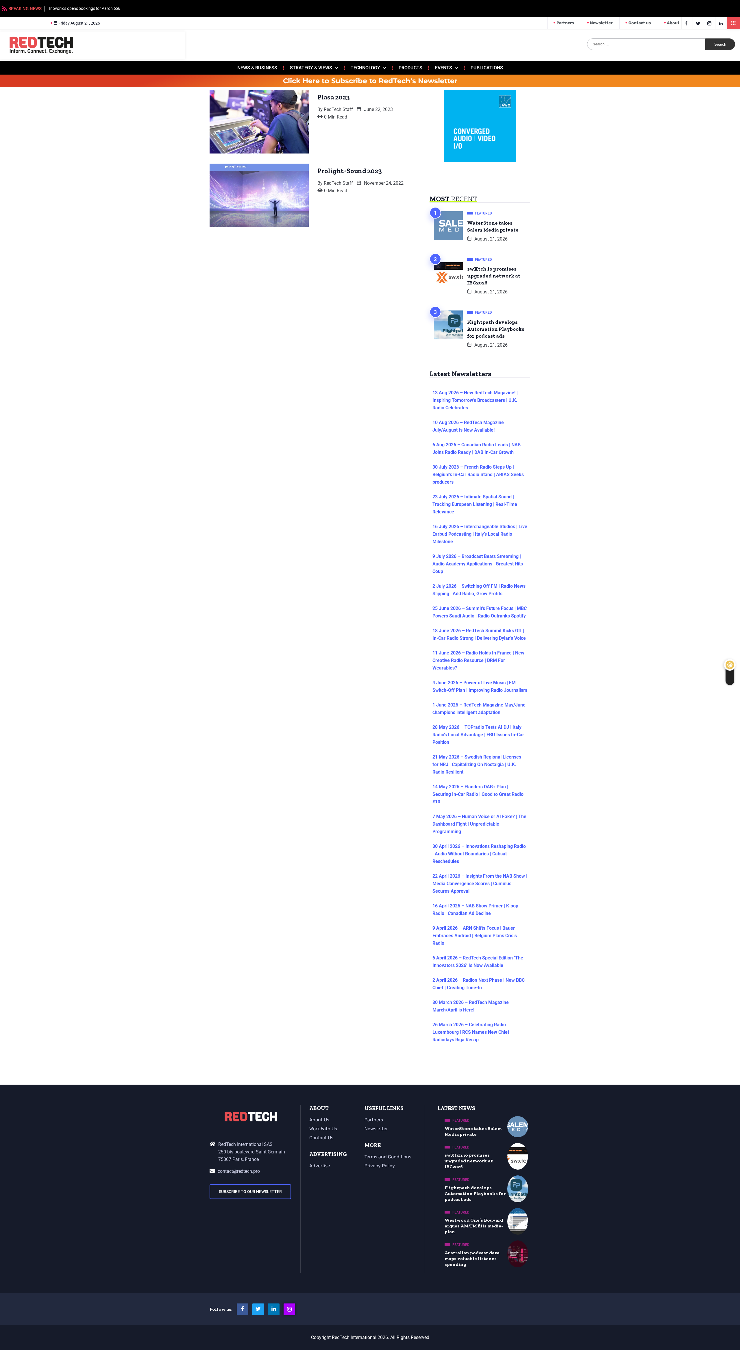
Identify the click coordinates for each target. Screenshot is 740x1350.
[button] (733, 23)
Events (443, 68)
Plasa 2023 (333, 97)
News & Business (257, 68)
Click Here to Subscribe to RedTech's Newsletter (370, 80)
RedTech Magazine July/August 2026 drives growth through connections (116, 8)
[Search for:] (646, 44)
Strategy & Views (311, 68)
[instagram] (710, 23)
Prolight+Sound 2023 (349, 171)
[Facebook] (687, 23)
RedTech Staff (338, 109)
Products (410, 68)
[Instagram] (289, 1309)
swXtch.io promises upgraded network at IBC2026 (493, 276)
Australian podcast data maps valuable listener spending (472, 1258)
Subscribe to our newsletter (250, 1191)
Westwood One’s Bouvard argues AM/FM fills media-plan (474, 1225)
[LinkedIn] (722, 23)
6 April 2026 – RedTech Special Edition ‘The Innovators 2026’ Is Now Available (477, 961)
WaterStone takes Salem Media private (493, 226)
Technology (365, 68)
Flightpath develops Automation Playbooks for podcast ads (495, 329)
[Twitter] (699, 23)
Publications (487, 68)
